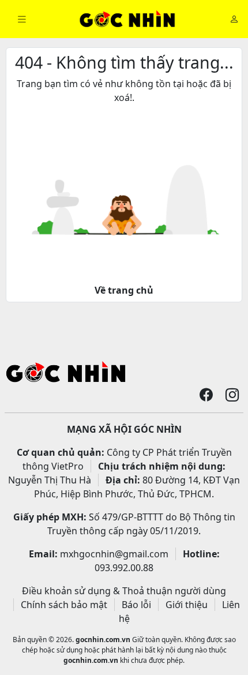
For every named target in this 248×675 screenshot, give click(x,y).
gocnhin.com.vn (103, 639)
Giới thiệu (187, 604)
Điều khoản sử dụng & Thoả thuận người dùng (124, 590)
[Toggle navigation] (22, 19)
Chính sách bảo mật (64, 604)
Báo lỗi (136, 604)
